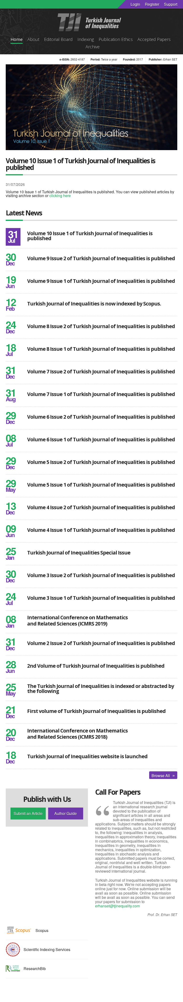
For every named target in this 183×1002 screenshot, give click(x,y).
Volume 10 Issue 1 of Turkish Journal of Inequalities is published (89, 236)
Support (170, 4)
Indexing (85, 39)
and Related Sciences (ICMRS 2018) (67, 736)
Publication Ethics (116, 39)
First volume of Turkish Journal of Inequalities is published (96, 711)
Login (135, 4)
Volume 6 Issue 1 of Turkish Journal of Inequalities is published (101, 439)
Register (152, 4)
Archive (93, 47)
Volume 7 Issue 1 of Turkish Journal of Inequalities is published (101, 394)
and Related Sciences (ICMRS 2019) (67, 623)
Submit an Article (28, 813)
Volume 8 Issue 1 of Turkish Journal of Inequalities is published (101, 349)
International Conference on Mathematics (77, 617)
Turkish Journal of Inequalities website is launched (87, 756)
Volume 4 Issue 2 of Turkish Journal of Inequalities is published (101, 507)
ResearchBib (35, 969)
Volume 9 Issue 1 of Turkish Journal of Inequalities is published (101, 281)
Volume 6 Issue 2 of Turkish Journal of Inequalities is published (101, 416)
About (33, 39)
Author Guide (65, 813)
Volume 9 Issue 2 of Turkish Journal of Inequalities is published (101, 258)
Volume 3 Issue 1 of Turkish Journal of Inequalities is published (101, 598)
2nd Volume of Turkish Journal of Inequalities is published (95, 665)
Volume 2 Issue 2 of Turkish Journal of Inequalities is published (101, 643)
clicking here (60, 195)
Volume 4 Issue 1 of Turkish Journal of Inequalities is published (101, 530)
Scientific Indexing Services (47, 949)
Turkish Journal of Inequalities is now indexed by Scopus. (94, 303)
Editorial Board (58, 39)
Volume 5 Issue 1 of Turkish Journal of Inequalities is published (101, 484)
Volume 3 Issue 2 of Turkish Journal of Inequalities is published (101, 575)
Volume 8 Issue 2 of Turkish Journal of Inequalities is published (101, 326)
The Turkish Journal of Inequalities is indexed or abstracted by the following (100, 688)
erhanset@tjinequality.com (117, 906)
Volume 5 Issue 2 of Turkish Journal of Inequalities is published (101, 462)
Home (16, 39)
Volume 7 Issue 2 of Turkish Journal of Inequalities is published (101, 371)
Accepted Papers (154, 39)
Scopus (42, 930)
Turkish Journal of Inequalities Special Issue (78, 552)
